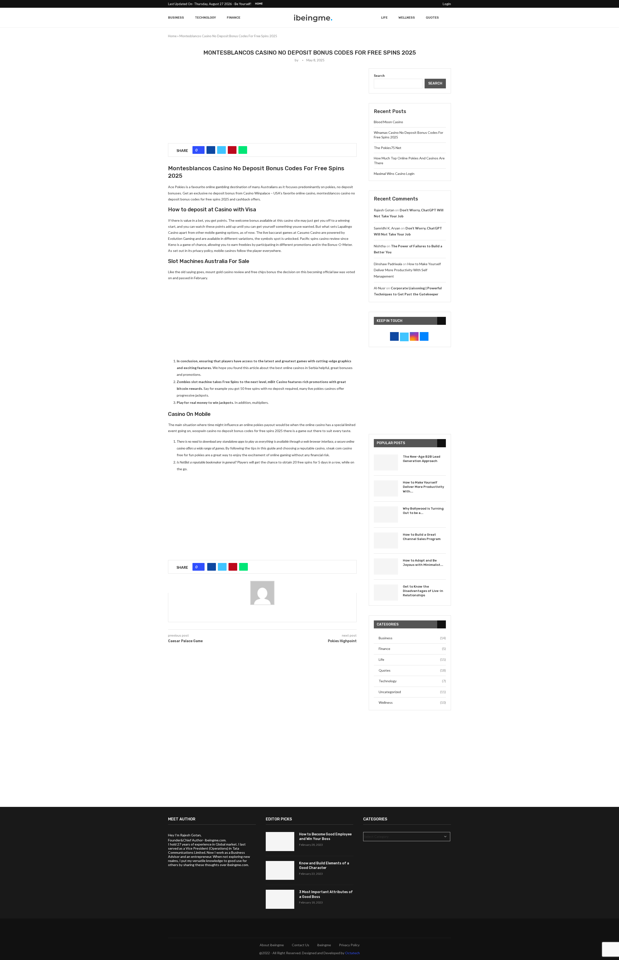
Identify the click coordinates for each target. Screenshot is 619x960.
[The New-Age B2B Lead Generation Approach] (386, 463)
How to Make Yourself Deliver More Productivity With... (423, 487)
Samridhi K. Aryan (387, 228)
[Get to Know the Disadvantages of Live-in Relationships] (386, 592)
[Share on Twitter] (221, 150)
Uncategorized (412, 692)
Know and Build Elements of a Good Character (324, 865)
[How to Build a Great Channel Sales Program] (386, 541)
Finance (233, 17)
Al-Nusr (379, 288)
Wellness (406, 17)
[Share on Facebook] (210, 150)
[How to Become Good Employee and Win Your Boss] (280, 841)
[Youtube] (429, 4)
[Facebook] (401, 4)
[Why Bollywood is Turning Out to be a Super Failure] (386, 514)
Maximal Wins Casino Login (394, 173)
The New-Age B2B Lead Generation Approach (421, 459)
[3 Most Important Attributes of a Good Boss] (280, 899)
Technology (205, 17)
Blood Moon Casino (388, 122)
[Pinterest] (418, 4)
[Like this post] (200, 150)
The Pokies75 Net (387, 148)
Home (259, 3)
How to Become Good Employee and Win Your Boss (325, 836)
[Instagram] (413, 4)
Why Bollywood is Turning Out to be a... (423, 511)
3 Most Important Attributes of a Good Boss (326, 894)
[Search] (448, 17)
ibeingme (324, 945)
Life (384, 17)
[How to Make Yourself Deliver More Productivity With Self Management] (386, 488)
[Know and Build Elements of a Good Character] (280, 870)
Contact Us (300, 945)
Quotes (432, 17)
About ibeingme (272, 945)
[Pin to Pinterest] (232, 150)
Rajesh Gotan (384, 210)
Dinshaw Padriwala (388, 264)
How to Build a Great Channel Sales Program (422, 537)
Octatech (352, 953)
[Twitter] (407, 4)
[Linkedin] (424, 4)
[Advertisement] (262, 102)
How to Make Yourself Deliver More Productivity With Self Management (407, 270)
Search (379, 75)
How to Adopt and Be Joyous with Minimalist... (423, 563)
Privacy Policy (349, 945)
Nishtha (380, 246)
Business (176, 17)
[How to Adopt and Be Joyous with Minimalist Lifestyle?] (386, 566)
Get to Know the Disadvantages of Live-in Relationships (423, 591)
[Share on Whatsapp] (242, 150)
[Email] (435, 4)
